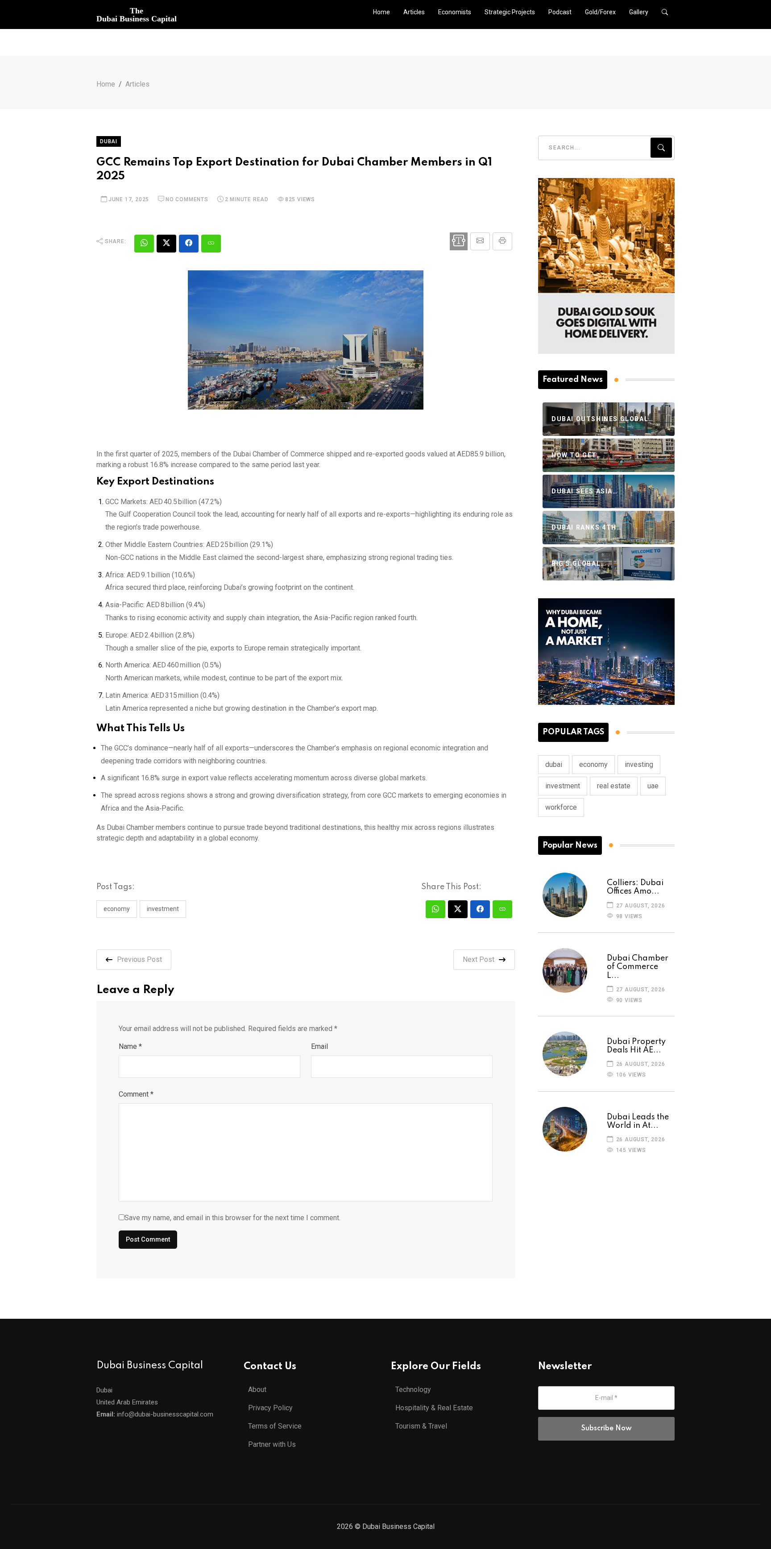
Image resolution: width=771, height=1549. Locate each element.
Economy (117, 908)
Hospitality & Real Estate (434, 1408)
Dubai (108, 141)
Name (130, 1046)
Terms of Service (275, 1426)
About (257, 1389)
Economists (454, 12)
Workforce (561, 807)
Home (381, 12)
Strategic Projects (510, 12)
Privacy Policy (270, 1408)
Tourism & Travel (421, 1426)
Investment (163, 908)
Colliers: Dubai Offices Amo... (635, 887)
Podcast (560, 12)
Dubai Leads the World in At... (638, 1121)
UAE (653, 786)
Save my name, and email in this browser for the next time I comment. (232, 1218)
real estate (613, 786)
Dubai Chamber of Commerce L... (637, 966)
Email (319, 1046)
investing (639, 764)
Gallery (638, 12)
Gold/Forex (600, 12)
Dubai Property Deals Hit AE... (636, 1046)
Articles (414, 12)
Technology (413, 1389)
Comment (136, 1094)
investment (562, 786)
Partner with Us (272, 1444)
